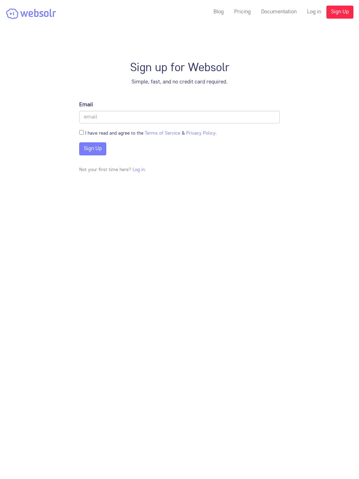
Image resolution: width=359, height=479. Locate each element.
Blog (219, 12)
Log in (314, 12)
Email (86, 105)
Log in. (139, 170)
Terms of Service (162, 133)
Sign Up (340, 12)
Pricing (242, 12)
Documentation (279, 12)
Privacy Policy (201, 133)
